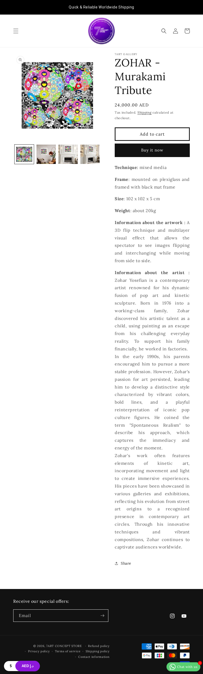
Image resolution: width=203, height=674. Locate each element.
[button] (16, 31)
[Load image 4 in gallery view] (90, 154)
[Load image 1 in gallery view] (24, 154)
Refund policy (98, 646)
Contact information (93, 657)
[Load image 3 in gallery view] (68, 154)
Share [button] (126, 563)
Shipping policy (98, 651)
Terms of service (67, 651)
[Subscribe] (102, 615)
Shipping (144, 112)
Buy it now (152, 150)
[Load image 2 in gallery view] (46, 154)
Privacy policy (39, 651)
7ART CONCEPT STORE (64, 646)
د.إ (28, 666)
